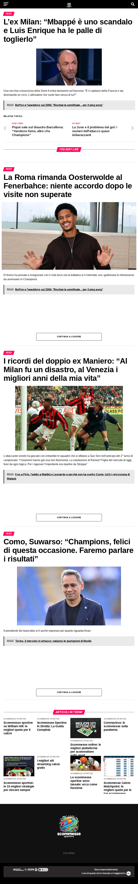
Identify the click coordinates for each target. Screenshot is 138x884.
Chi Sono (69, 853)
